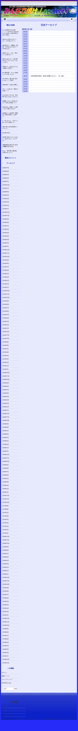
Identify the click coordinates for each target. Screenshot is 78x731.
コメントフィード (7, 679)
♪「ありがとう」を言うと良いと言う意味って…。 (10, 121)
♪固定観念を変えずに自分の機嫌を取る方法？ (10, 145)
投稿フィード (6, 676)
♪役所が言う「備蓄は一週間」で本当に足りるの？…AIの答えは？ (10, 46)
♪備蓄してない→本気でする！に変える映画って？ (10, 101)
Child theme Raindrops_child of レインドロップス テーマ (59, 719)
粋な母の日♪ (6, 133)
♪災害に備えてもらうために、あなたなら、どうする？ (10, 138)
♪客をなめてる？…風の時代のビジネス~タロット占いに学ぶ (10, 60)
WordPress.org (6, 683)
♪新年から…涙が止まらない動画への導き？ (10, 67)
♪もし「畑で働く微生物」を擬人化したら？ (10, 151)
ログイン (4, 672)
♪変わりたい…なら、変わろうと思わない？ (10, 53)
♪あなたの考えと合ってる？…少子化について (9, 40)
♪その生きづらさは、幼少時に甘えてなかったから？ (10, 95)
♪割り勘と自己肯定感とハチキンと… (10, 127)
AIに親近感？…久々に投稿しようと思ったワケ (10, 73)
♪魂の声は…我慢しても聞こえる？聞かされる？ (10, 107)
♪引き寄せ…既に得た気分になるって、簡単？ (10, 79)
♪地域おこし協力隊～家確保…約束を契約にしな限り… (10, 114)
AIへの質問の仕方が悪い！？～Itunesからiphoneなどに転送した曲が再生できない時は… (10, 32)
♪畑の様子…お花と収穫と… (10, 84)
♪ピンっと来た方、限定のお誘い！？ (10, 89)
